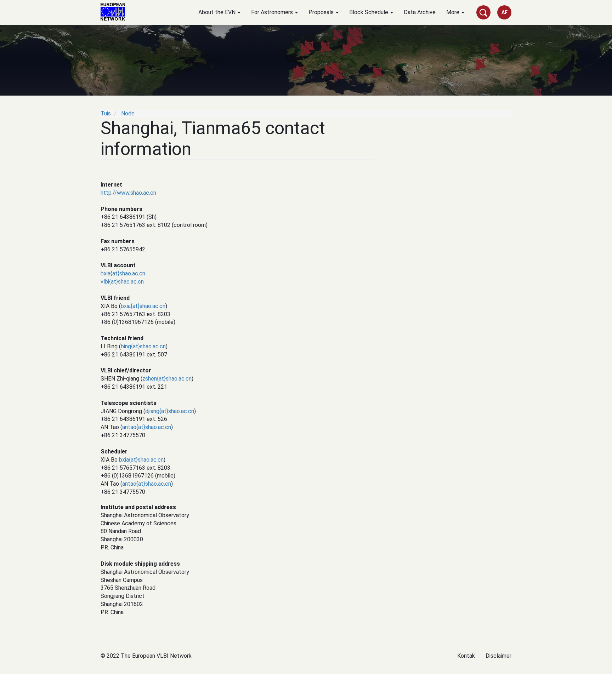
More (453, 12)
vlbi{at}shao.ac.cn (122, 281)
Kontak (466, 655)
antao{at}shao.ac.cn (146, 427)
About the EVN (217, 12)
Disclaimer (498, 655)
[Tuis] (115, 12)
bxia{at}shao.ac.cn (123, 273)
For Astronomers (272, 12)
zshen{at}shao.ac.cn (167, 378)
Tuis (106, 113)
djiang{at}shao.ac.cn (169, 411)
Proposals (321, 12)
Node (128, 113)
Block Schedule (369, 12)
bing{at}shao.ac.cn (143, 346)
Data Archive (420, 12)
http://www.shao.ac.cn (128, 192)
